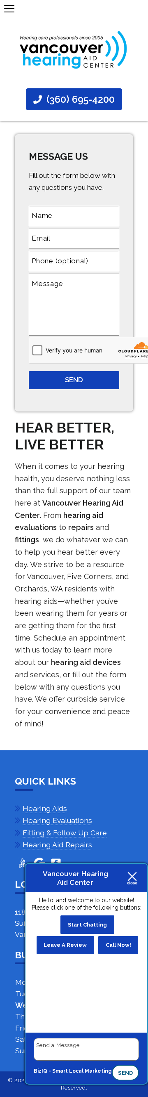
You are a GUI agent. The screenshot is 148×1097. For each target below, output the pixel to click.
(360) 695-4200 (79, 99)
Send (125, 1073)
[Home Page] (74, 50)
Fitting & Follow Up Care (65, 832)
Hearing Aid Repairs (57, 844)
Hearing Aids (45, 808)
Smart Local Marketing (81, 1071)
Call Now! (118, 945)
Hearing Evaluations (57, 820)
